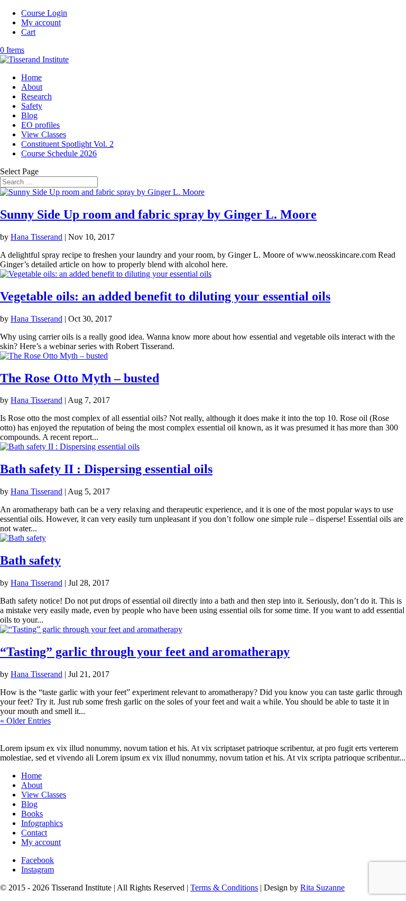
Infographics (42, 823)
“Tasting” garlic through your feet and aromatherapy (145, 652)
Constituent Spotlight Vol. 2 (67, 143)
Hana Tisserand (36, 236)
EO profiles (40, 124)
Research (36, 96)
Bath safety (30, 560)
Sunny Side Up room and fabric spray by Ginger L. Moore (158, 214)
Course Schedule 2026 (59, 153)
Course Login (44, 12)
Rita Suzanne (322, 887)
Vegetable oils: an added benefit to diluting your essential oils (165, 296)
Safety (31, 105)
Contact (34, 832)
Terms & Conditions (224, 887)
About (31, 86)
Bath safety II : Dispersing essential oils (106, 469)
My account (41, 22)
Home (31, 77)
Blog (29, 115)
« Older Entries (25, 720)
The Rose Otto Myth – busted (79, 378)
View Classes (43, 134)
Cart (28, 31)
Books (32, 813)
